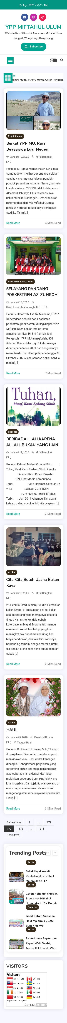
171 (49, 822)
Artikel (12, 572)
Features (32, 907)
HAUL (12, 730)
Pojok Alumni (15, 136)
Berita (31, 862)
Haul (29, 742)
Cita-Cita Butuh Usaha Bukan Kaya (32, 582)
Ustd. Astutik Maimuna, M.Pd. (23, 307)
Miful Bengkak (44, 156)
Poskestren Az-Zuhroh (20, 281)
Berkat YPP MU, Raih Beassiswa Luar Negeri (27, 146)
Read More (13, 223)
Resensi (12, 431)
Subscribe (36, 46)
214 (42, 828)
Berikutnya (13, 835)
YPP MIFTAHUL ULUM (33, 27)
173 (21, 828)
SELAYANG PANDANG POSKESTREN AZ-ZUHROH (32, 291)
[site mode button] (53, 60)
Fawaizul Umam (43, 737)
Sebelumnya (14, 822)
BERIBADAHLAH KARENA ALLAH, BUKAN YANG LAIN (32, 442)
